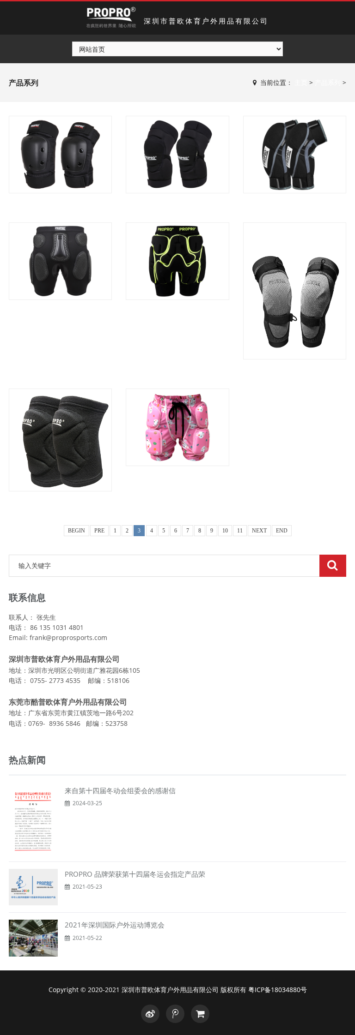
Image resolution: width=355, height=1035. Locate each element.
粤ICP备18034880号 (277, 989)
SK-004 (177, 207)
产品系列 (328, 82)
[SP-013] (177, 261)
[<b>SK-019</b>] (60, 440)
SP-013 (177, 314)
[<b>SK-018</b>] (294, 290)
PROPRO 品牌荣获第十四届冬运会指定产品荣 (135, 874)
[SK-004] (177, 154)
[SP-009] (60, 261)
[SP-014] (177, 427)
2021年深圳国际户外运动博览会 (115, 924)
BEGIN (76, 530)
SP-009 (60, 314)
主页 (300, 82)
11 (240, 530)
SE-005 (294, 207)
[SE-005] (294, 154)
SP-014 (177, 480)
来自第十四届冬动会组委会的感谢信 (120, 790)
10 (225, 530)
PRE (99, 530)
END (282, 530)
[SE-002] (60, 154)
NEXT (259, 530)
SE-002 (60, 207)
